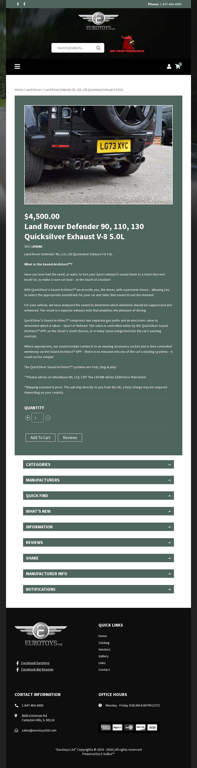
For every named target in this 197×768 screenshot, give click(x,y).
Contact (104, 669)
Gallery (103, 656)
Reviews (70, 437)
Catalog (104, 642)
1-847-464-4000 (170, 4)
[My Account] (169, 67)
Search (98, 47)
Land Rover (34, 89)
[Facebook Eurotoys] (18, 4)
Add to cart (40, 437)
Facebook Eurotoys (35, 663)
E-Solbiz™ (107, 754)
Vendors (104, 649)
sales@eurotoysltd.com (39, 730)
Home (19, 89)
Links (102, 663)
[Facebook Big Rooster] (24, 4)
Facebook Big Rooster (37, 669)
